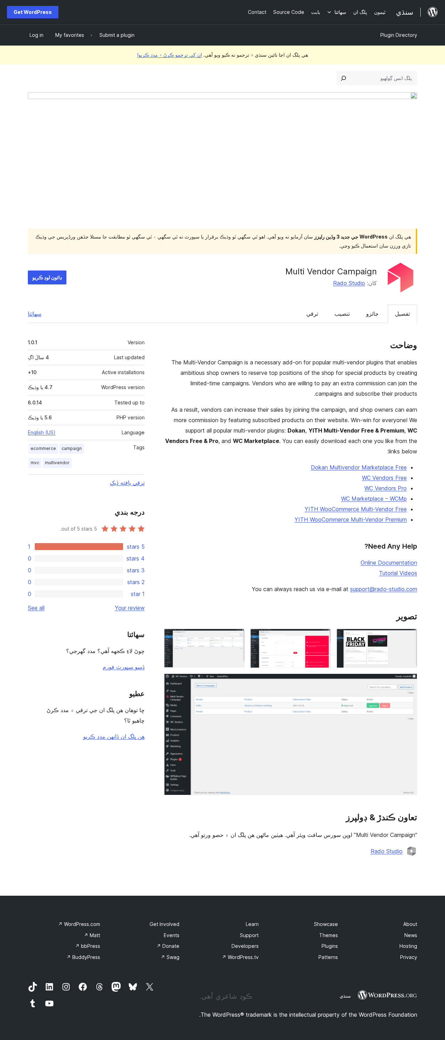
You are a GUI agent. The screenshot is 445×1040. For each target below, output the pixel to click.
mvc (35, 462)
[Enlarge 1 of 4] (407, 638)
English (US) (42, 432)
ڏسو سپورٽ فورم (124, 666)
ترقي (312, 313)
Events (171, 935)
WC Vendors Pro (385, 488)
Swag (170, 957)
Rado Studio (349, 283)
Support (249, 935)
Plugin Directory (398, 35)
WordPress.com (79, 924)
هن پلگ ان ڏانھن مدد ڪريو (114, 736)
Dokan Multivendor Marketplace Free (359, 467)
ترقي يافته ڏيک (127, 482)
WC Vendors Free (384, 477)
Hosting (408, 946)
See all (36, 607)
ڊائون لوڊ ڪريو (47, 277)
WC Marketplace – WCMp (374, 498)
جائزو (372, 313)
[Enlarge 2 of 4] (321, 638)
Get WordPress (33, 12)
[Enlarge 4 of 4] (407, 682)
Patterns (328, 957)
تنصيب (342, 313)
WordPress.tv (240, 957)
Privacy (408, 957)
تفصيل (402, 313)
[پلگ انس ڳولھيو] (343, 78)
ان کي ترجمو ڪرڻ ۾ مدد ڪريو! (169, 55)
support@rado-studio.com (383, 589)
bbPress (87, 946)
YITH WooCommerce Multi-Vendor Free (356, 509)
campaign (72, 448)
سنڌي (345, 996)
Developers (245, 946)
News (410, 935)
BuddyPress (83, 957)
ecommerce (43, 448)
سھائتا (34, 313)
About (410, 924)
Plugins (330, 946)
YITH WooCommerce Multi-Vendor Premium (350, 519)
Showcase (326, 924)
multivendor (57, 462)
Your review (130, 607)
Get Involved (164, 924)
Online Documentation (389, 562)
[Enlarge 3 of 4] (235, 638)
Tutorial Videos (398, 573)
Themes (328, 935)
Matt (92, 935)
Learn (252, 924)
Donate (167, 946)
